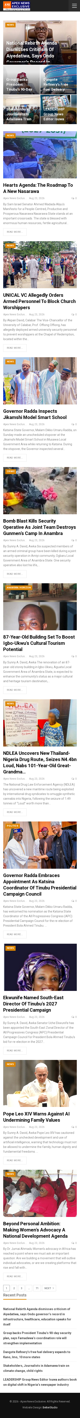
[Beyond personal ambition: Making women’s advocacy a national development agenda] (40, 1193)
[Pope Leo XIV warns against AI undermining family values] (40, 1083)
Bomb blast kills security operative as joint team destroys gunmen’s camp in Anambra (39, 527)
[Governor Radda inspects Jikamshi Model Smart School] (40, 380)
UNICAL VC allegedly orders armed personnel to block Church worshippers (39, 301)
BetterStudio (50, 1407)
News (10, 25)
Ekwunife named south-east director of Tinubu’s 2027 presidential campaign (33, 1004)
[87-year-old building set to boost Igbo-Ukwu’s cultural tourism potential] (40, 606)
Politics (12, 825)
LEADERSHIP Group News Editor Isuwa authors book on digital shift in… (57, 119)
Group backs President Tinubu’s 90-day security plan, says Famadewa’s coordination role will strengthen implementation (37, 1338)
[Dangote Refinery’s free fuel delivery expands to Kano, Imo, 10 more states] (58, 80)
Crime (11, 471)
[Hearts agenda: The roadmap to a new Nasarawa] (40, 154)
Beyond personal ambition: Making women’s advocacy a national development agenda (35, 1230)
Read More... (15, 232)
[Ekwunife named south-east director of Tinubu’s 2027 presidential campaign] (40, 967)
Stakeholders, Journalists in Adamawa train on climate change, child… (18, 119)
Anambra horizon (19, 587)
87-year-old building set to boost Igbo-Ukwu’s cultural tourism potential (39, 643)
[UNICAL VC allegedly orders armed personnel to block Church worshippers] (40, 264)
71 (37, 1288)
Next (48, 1288)
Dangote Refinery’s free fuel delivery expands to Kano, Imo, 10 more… (58, 89)
